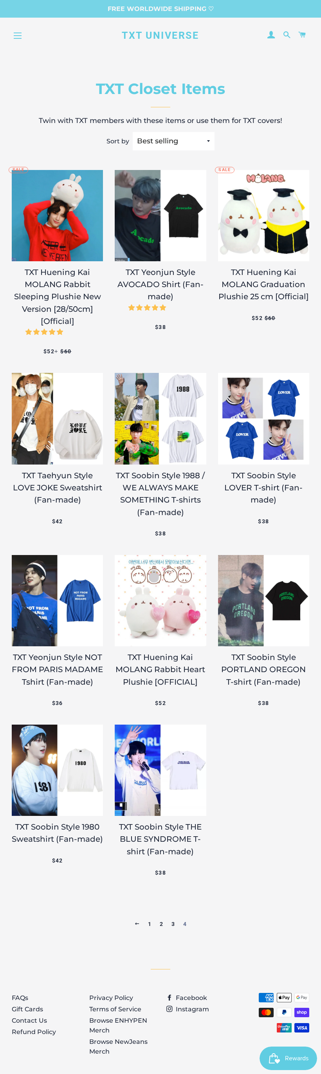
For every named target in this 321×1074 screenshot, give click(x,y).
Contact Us (29, 1020)
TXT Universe (160, 35)
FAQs (20, 998)
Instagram (191, 1009)
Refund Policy (34, 1032)
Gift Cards (27, 1009)
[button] (45, 332)
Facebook (190, 998)
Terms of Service (115, 1009)
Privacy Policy (111, 998)
